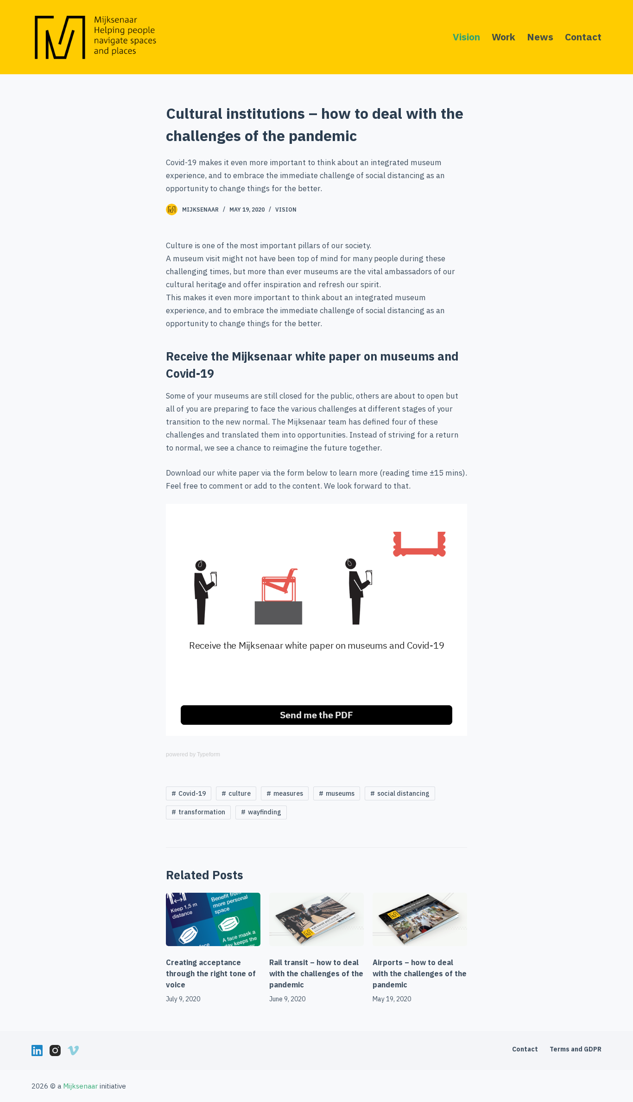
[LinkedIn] (37, 1050)
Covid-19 (192, 793)
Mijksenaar (200, 209)
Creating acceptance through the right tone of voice (211, 973)
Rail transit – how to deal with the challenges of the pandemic (316, 973)
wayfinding (264, 812)
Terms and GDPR (575, 1049)
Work (503, 36)
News (540, 36)
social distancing (403, 793)
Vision (466, 36)
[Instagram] (55, 1050)
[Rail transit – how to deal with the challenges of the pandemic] (316, 919)
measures (288, 793)
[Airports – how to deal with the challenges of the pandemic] (420, 919)
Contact (583, 36)
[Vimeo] (73, 1050)
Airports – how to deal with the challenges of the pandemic (420, 973)
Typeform (208, 754)
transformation (201, 812)
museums (340, 793)
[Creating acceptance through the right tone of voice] (213, 919)
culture (239, 793)
